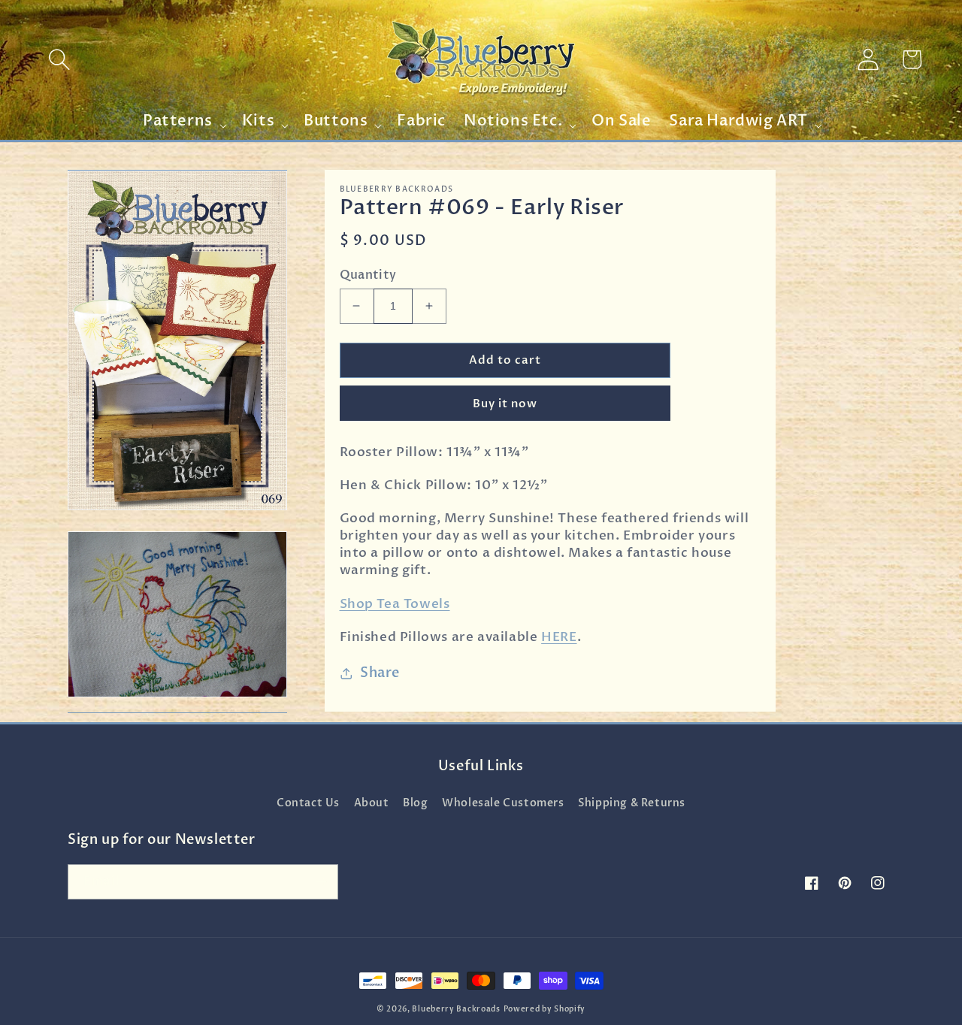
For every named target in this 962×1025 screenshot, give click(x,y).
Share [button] (380, 673)
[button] (59, 59)
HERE (558, 637)
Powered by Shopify (545, 1009)
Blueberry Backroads (456, 1009)
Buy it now (505, 403)
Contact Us (308, 803)
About (371, 803)
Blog (415, 803)
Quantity (368, 275)
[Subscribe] (320, 882)
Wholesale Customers (503, 803)
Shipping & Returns (631, 803)
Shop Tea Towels (395, 603)
